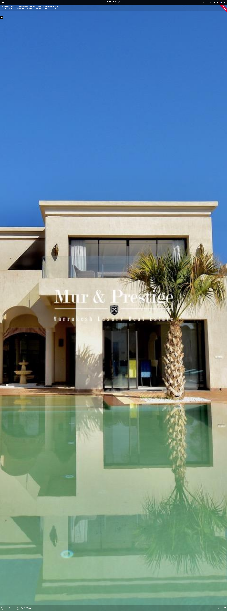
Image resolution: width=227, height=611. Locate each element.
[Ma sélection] (225, 2)
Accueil (11, 6)
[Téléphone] (214, 2)
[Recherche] (211, 2)
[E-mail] (217, 2)
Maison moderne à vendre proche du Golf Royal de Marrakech (43, 6)
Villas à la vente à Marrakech (20, 6)
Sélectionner (217, 608)
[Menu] (3, 3)
